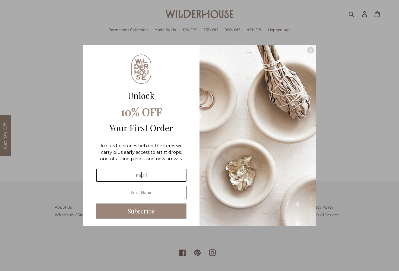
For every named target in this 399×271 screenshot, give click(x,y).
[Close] (310, 50)
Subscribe (141, 211)
